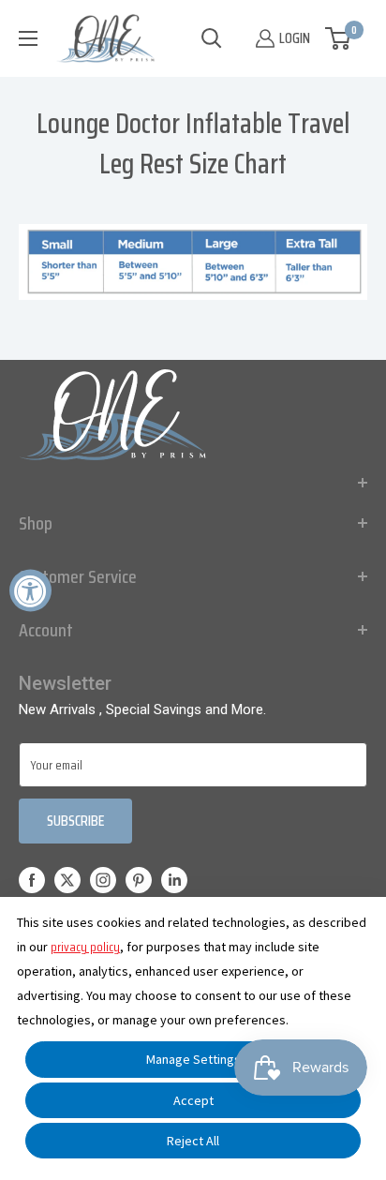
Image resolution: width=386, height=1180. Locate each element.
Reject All (193, 1140)
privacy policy (85, 946)
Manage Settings (193, 1059)
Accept (193, 1100)
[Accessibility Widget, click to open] (30, 590)
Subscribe (75, 820)
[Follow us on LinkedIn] (174, 880)
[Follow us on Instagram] (103, 880)
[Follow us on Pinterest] (139, 880)
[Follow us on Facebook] (32, 880)
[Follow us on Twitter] (67, 880)
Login (294, 38)
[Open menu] (28, 38)
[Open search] (211, 38)
